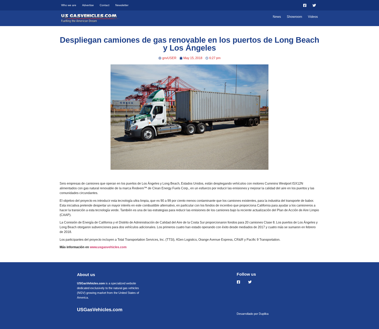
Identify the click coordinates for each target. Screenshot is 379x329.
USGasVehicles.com (99, 309)
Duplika (263, 313)
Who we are (68, 5)
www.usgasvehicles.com (108, 247)
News (277, 16)
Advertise (88, 5)
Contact (104, 5)
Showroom (294, 16)
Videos (313, 16)
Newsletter (122, 5)
